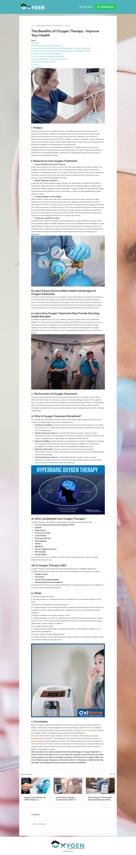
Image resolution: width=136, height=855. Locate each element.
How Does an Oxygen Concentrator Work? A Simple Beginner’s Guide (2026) (66, 798)
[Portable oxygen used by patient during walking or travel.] (68, 786)
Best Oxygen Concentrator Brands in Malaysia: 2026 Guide (100, 798)
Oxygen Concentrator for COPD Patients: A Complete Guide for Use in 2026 (35, 798)
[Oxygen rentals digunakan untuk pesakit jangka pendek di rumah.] (35, 786)
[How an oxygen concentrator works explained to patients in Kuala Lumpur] (100, 786)
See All (112, 774)
